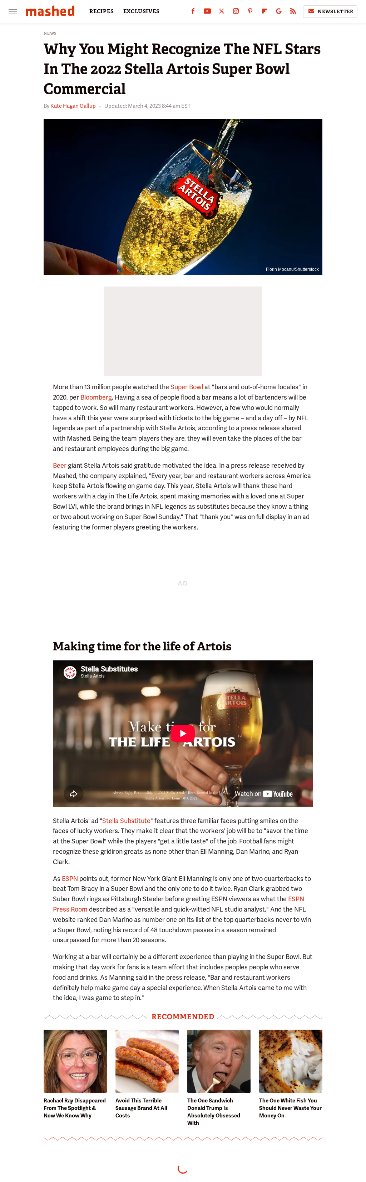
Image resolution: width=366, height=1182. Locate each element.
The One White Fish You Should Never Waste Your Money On (290, 1108)
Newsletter (335, 12)
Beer (59, 465)
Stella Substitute (126, 821)
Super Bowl (186, 387)
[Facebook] (193, 12)
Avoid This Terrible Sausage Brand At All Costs (141, 1108)
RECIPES (101, 11)
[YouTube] (207, 12)
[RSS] (293, 12)
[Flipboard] (264, 12)
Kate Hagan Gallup (73, 106)
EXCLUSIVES (141, 11)
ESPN (70, 878)
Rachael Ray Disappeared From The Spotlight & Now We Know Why (75, 1108)
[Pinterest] (250, 12)
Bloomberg (96, 397)
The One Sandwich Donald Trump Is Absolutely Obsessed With (213, 1112)
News (50, 33)
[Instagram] (236, 12)
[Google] (278, 12)
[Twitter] (221, 12)
